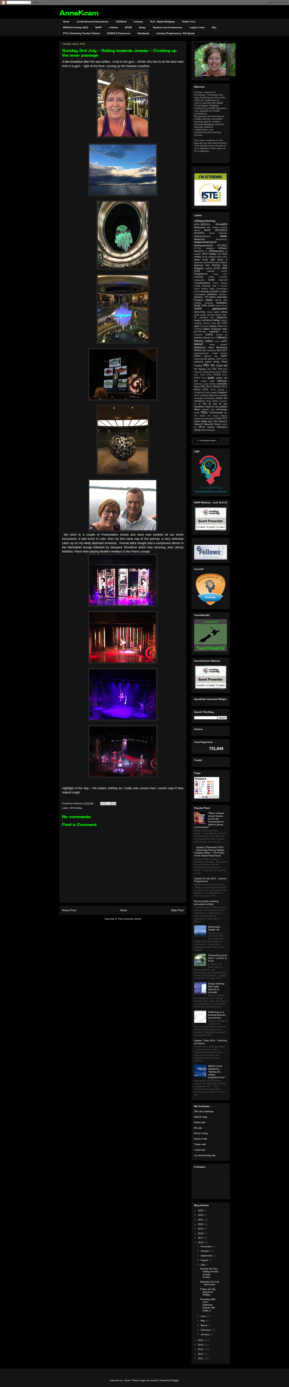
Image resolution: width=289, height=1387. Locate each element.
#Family (224, 228)
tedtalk (197, 413)
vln (195, 427)
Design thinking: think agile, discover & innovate (216, 987)
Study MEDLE (212, 401)
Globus (210, 312)
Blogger (175, 1380)
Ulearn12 (222, 421)
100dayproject (216, 251)
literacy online (203, 341)
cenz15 (224, 271)
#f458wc (215, 228)
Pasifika (198, 366)
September (207, 1255)
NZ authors (209, 359)
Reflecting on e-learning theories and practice (217, 1015)
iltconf (206, 326)
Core (211, 279)
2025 (201, 1210)
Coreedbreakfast (202, 283)
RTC (203, 386)
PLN (225, 369)
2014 (219, 254)
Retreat (212, 384)
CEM (224, 268)
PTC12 (217, 375)
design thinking (201, 289)
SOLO (196, 395)
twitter (197, 421)
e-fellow (113, 27)
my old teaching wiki (204, 1155)
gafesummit (219, 308)
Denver (224, 286)
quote (210, 377)
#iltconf (197, 230)
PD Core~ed (219, 365)
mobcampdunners (201, 353)
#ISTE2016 (221, 230)
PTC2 (224, 375)
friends (211, 305)
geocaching (199, 312)
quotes (219, 378)
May (203, 1320)
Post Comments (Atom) (129, 919)
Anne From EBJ (204, 259)
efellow (209, 300)
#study (212, 233)
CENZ (197, 271)
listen (213, 338)
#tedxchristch (221, 239)
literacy (222, 337)
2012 (201, 1354)
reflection (222, 380)
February (206, 1329)
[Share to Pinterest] (114, 803)
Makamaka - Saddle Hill (214, 928)
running (221, 390)
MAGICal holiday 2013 (75, 27)
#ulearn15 (199, 251)
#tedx (223, 236)
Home (66, 21)
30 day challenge (209, 257)
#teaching (223, 233)
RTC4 (205, 390)
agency (219, 257)
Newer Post (69, 910)
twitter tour (207, 421)
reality (212, 381)
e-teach (223, 291)
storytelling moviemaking (204, 398)
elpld (225, 300)
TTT (224, 418)
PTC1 (209, 375)
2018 (201, 1233)
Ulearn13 (198, 424)
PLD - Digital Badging (162, 21)
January (205, 1334)
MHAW (197, 350)
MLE (219, 350)
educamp (222, 297)
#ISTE (207, 230)
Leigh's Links (197, 27)
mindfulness (211, 350)
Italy (225, 328)
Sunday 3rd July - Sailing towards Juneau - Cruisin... (209, 1272)
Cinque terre (220, 274)
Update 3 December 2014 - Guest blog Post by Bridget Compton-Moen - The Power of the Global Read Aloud (209, 851)
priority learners (215, 372)
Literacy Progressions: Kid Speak (175, 33)
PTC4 (197, 378)
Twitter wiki (200, 1144)
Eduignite (198, 300)
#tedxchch (199, 239)
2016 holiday (76, 808)
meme (211, 347)
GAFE (198, 308)
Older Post (177, 910)
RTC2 (224, 386)
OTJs (224, 359)
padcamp (198, 362)
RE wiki (198, 1128)
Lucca (216, 341)
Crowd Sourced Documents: (93, 21)
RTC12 (217, 386)
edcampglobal (199, 294)
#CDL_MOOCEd (202, 224)
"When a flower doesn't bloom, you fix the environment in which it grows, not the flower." (209, 820)
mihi (204, 350)
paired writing (212, 362)
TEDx (204, 412)
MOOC (197, 356)
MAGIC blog (200, 1117)
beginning (198, 265)
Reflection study (201, 384)
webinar (211, 427)
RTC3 (197, 389)
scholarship (199, 393)
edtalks (212, 297)
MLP (224, 350)
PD (206, 365)
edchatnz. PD (201, 297)
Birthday (216, 265)
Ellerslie (218, 300)
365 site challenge (203, 1111)
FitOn (204, 305)
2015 (201, 1340)
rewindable (222, 384)
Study (142, 27)
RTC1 (209, 386)
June (204, 1316)
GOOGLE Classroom (118, 33)
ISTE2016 (198, 329)
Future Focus (221, 306)
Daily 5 (215, 286)
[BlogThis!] (105, 803)
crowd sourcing (202, 286)
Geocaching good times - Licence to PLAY (217, 958)
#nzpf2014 (199, 233)
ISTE (225, 326)
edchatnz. (223, 294)
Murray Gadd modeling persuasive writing (206, 902)
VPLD (202, 427)
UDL (215, 421)
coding (211, 277)
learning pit (221, 335)
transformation (208, 419)
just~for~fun (200, 331)
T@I (204, 404)
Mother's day (211, 356)
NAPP (98, 27)
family (197, 305)
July (203, 1264)
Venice (218, 424)
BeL (208, 265)
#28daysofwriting (204, 221)
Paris (224, 361)
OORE (218, 359)
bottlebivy (209, 268)
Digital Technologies (218, 289)
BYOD (217, 268)
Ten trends (199, 416)
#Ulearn (223, 248)
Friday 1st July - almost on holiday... (208, 1292)
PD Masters (200, 369)
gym (212, 317)
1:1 (206, 251)
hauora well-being (202, 320)
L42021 (209, 334)
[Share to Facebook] (111, 803)
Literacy (138, 21)
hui (218, 323)
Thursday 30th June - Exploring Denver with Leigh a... (207, 1305)
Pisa (209, 369)
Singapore (222, 392)
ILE (201, 326)
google (197, 315)
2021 (201, 1219)
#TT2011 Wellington (204, 248)
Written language (208, 430)
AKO (225, 257)
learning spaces (202, 338)
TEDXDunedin (216, 413)
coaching (198, 277)
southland (204, 395)
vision (224, 424)
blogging (198, 268)
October (205, 1251)
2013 (201, 1349)
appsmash (198, 262)
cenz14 (210, 271)
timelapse (198, 419)
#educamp (199, 227)
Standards (143, 33)
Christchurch (201, 273)
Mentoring (221, 347)
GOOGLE (121, 21)
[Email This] (102, 803)
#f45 (209, 228)
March (204, 1325)
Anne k (222, 259)
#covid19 (221, 224)
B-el (212, 262)
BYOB (128, 27)
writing (197, 430)
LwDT (224, 341)
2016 (201, 1242)
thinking (224, 416)
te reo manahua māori (210, 405)
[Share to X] (108, 803)
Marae (212, 345)
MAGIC (198, 344)
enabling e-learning (203, 303)
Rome (197, 386)
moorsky (154, 1380)
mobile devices (219, 353)
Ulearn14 (209, 424)
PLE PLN (217, 369)
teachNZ (205, 410)
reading (204, 381)
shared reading (210, 393)
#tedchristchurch (202, 236)
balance (217, 262)
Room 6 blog (201, 1133)
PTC (225, 372)
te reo (213, 403)
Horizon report (209, 323)
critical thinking (220, 283)
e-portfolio (214, 291)
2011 (201, 1358)
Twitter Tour (188, 21)
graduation (203, 317)
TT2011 (218, 418)
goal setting (221, 312)
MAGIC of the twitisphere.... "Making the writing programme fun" (216, 1072)
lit (216, 338)
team (213, 410)
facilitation (221, 302)
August (205, 1260)
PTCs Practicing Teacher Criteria (81, 33)
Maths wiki (199, 1122)
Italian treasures (212, 328)
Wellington (222, 427)
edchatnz (212, 294)
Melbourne (200, 347)
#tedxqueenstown (203, 245)
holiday (216, 320)
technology (221, 409)
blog (225, 265)
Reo (214, 27)
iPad (220, 326)
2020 (201, 1224)
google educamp (207, 315)
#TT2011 (222, 245)
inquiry (213, 326)
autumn (206, 262)
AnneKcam (79, 13)
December (206, 1246)
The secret (212, 416)
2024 (201, 1215)
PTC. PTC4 (199, 375)
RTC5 (213, 390)
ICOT (224, 323)
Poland (205, 372)
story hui (213, 395)
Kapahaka (214, 331)
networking (198, 359)
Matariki (224, 345)
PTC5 (203, 378)
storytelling (222, 395)
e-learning (203, 291)
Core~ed (223, 280)
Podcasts (198, 372)
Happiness (222, 317)
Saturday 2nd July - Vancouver (209, 1283)
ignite (196, 326)
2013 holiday (209, 253)
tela (225, 413)
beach (224, 262)
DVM (196, 292)
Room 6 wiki (200, 1138)
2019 (201, 1228)
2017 (201, 1238)
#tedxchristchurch (205, 242)
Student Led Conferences (167, 27)
